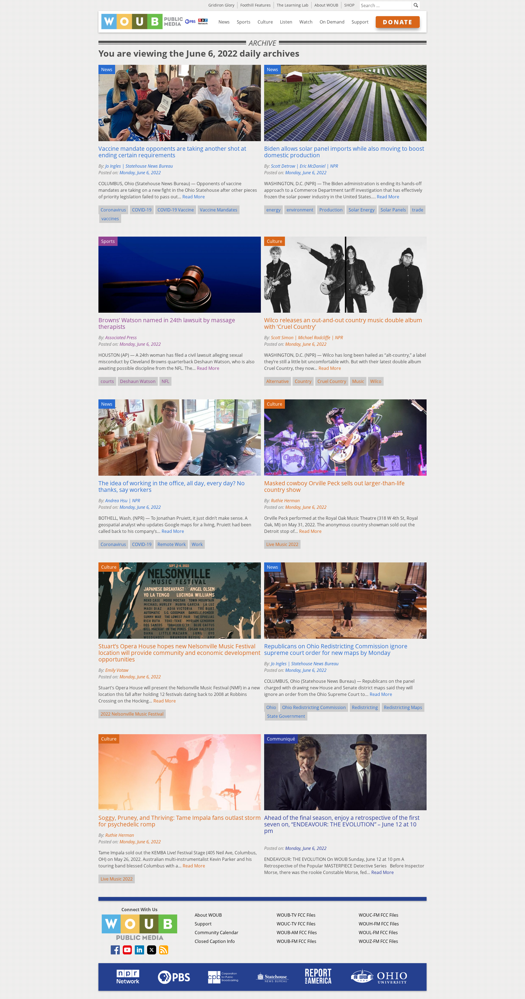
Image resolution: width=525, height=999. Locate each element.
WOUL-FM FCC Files (378, 933)
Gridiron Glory (221, 5)
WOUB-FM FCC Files (296, 941)
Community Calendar (216, 933)
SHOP (349, 5)
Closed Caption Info (215, 941)
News (224, 22)
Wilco (375, 381)
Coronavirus (113, 210)
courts (107, 381)
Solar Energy (362, 210)
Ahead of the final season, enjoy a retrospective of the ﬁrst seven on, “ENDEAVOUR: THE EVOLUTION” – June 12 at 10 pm (341, 824)
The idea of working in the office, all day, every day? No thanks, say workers (171, 486)
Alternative (277, 381)
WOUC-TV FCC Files (296, 924)
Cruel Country (331, 381)
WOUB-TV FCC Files (296, 915)
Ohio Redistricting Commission (314, 707)
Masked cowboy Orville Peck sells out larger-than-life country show (334, 486)
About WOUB (326, 5)
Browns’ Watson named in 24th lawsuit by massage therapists (166, 323)
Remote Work (172, 544)
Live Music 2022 (282, 544)
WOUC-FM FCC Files (378, 915)
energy (273, 210)
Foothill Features (255, 5)
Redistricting (365, 707)
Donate (398, 22)
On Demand (332, 22)
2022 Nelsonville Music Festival (132, 714)
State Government (286, 716)
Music (358, 381)
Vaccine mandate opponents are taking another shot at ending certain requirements (172, 151)
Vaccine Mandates (218, 210)
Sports (243, 22)
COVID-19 (141, 210)
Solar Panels (393, 210)
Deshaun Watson (138, 381)
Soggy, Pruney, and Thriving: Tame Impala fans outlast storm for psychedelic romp (179, 820)
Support (360, 22)
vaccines (110, 219)
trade (417, 210)
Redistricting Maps (403, 707)
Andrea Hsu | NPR (122, 501)
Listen (286, 22)
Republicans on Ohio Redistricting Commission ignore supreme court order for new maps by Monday (335, 649)
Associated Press (121, 338)
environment (300, 210)
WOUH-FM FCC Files (379, 924)
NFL (165, 381)
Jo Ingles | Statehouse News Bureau (139, 166)
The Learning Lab (292, 5)
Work (197, 544)
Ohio (271, 707)
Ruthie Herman (285, 501)
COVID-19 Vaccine (176, 210)
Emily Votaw (116, 670)
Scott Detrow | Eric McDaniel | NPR (304, 166)
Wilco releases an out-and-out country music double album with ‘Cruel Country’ (343, 323)
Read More (193, 197)
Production (331, 210)
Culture (265, 22)
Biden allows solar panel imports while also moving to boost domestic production (344, 151)
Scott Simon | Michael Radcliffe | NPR (307, 338)
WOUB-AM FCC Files (297, 933)
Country (303, 381)
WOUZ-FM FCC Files (378, 941)
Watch (306, 22)
